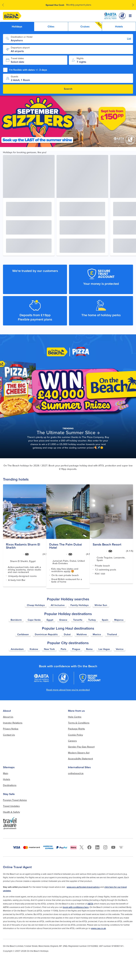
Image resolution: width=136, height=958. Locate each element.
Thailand (112, 634)
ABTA (90, 903)
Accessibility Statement (80, 758)
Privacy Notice (10, 728)
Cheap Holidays (36, 605)
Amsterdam (17, 649)
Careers (72, 740)
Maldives (82, 634)
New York (49, 649)
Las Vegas (104, 649)
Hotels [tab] (119, 26)
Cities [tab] (51, 26)
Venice (119, 649)
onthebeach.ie (76, 773)
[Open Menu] (130, 16)
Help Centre (74, 716)
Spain (105, 619)
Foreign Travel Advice (15, 800)
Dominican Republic (46, 634)
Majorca (118, 619)
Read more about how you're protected (68, 689)
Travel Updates (11, 806)
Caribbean (23, 634)
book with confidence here (76, 907)
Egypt (50, 619)
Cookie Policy (75, 734)
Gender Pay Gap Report (81, 746)
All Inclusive (58, 605)
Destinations (9, 785)
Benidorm (16, 619)
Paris (63, 649)
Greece (63, 619)
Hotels (6, 779)
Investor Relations (12, 722)
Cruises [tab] (91, 25)
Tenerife (77, 619)
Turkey (92, 619)
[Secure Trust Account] (90, 678)
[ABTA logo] (110, 16)
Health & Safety (11, 811)
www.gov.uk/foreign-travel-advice (83, 887)
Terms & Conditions (78, 722)
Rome (89, 649)
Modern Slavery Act (78, 752)
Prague (76, 649)
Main (5, 773)
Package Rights (76, 728)
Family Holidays (79, 605)
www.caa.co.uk (98, 928)
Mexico (97, 634)
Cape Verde (34, 619)
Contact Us (9, 734)
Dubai (67, 634)
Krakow (34, 649)
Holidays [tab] (17, 26)
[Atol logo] (63, 678)
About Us (8, 716)
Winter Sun (101, 605)
